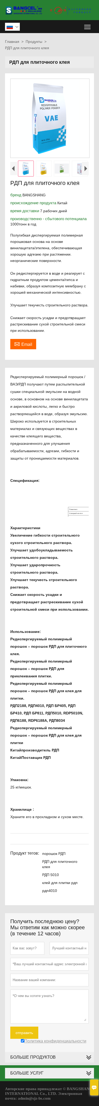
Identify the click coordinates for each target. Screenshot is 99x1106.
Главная (12, 41)
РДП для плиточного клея (59, 864)
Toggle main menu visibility (87, 26)
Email (23, 344)
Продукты (34, 41)
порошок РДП (53, 853)
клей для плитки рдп (60, 883)
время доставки (25, 210)
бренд (16, 195)
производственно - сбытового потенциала (48, 218)
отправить (24, 1033)
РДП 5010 (50, 875)
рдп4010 (49, 891)
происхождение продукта (33, 203)
